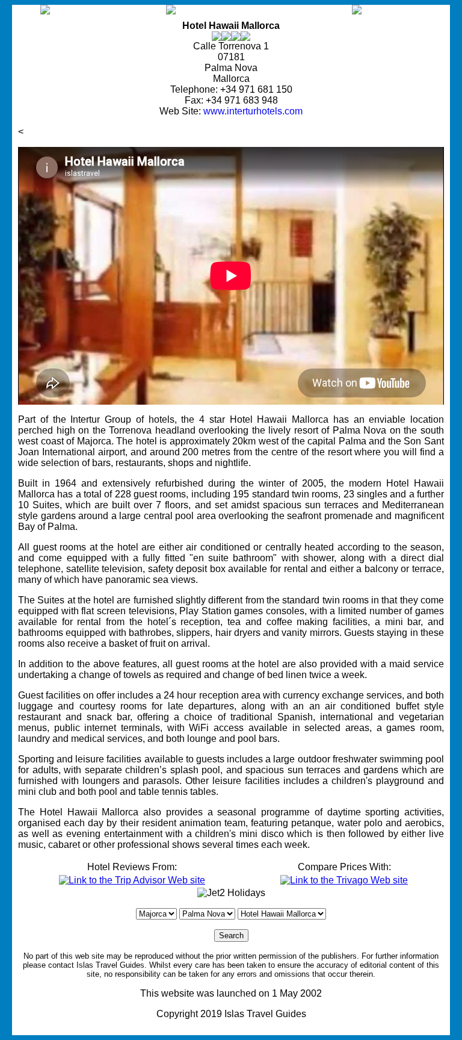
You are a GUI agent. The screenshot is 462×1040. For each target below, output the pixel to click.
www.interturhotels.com (253, 111)
